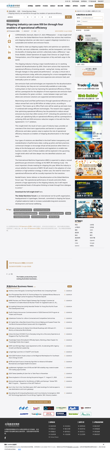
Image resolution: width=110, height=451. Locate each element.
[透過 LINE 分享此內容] (9, 41)
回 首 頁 (67, 1)
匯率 (91, 235)
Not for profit (54, 217)
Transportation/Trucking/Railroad (25, 213)
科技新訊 (45, 6)
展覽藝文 (67, 6)
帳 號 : (78, 18)
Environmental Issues (39, 217)
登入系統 (89, 27)
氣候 (76, 235)
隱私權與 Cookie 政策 (73, 447)
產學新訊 (75, 6)
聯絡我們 (100, 1)
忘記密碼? (87, 30)
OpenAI (92, 240)
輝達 (76, 225)
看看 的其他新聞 (21, 263)
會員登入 (82, 432)
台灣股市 (77, 227)
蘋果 (76, 240)
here (40, 192)
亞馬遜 (92, 227)
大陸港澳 (90, 6)
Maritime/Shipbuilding (41, 210)
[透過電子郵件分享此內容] (9, 58)
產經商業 (37, 6)
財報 (91, 232)
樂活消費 (60, 6)
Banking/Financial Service (23, 210)
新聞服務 (97, 429)
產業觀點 (30, 6)
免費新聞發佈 (80, 15)
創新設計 (52, 6)
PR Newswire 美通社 (14, 31)
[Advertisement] (39, 246)
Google (92, 243)
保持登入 (79, 24)
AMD (91, 230)
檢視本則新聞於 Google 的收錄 (63, 31)
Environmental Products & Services (51, 213)
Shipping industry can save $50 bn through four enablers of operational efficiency (35, 13)
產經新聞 (77, 238)
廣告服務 (97, 432)
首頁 (18, 11)
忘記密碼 (82, 434)
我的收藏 (93, 1)
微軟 (76, 230)
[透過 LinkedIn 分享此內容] (9, 52)
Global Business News (29, 11)
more (69, 286)
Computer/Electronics (22, 217)
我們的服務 (75, 1)
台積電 (92, 225)
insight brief (23, 126)
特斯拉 (92, 246)
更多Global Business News (38, 402)
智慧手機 (92, 238)
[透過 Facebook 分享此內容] (9, 36)
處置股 (77, 232)
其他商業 (82, 6)
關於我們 (97, 426)
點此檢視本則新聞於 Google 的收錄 (20, 266)
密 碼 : (78, 21)
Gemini (77, 246)
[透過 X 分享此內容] (9, 47)
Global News (99, 6)
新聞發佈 (84, 1)
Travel (68, 213)
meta (76, 243)
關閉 (19, 449)
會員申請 (78, 30)
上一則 (10, 274)
